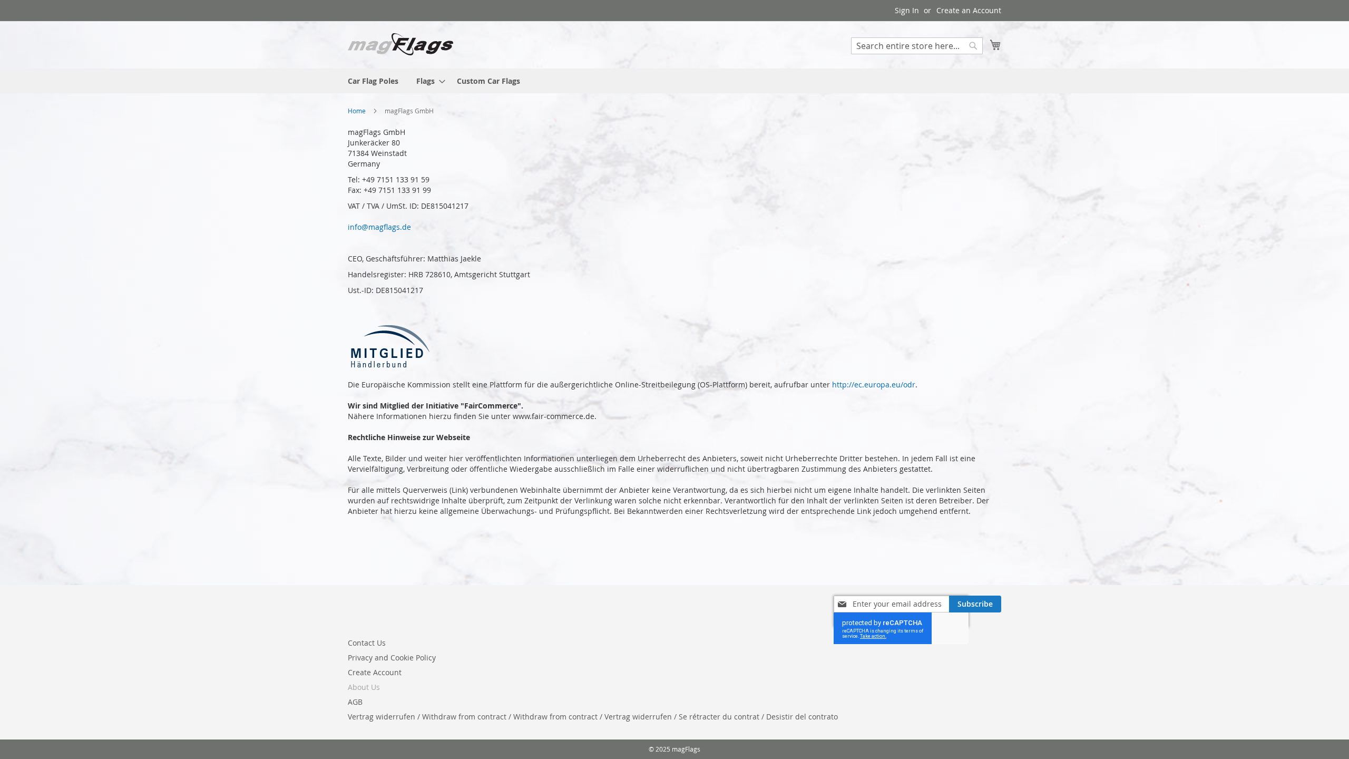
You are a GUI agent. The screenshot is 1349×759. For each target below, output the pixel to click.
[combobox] (917, 45)
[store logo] (400, 44)
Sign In (907, 10)
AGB (355, 702)
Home (357, 110)
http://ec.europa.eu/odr (873, 385)
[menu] (674, 81)
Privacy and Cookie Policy (392, 658)
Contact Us (367, 643)
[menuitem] (373, 81)
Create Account (375, 672)
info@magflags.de (379, 227)
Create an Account (968, 10)
